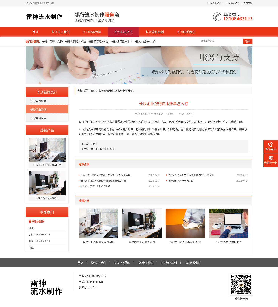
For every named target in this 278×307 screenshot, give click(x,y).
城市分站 (247, 3)
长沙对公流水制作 (145, 41)
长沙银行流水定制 (122, 41)
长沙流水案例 (155, 32)
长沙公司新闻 (38, 101)
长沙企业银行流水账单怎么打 (121, 186)
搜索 (247, 41)
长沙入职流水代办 (75, 41)
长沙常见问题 (38, 118)
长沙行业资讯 (38, 109)
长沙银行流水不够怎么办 (103, 148)
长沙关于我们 (214, 3)
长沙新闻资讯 (123, 32)
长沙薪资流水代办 (98, 41)
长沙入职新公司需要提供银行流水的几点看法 (121, 180)
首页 (35, 32)
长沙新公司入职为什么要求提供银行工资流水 (208, 174)
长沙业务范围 (92, 32)
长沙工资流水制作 (52, 41)
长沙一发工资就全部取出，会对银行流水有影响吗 (121, 174)
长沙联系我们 (232, 3)
